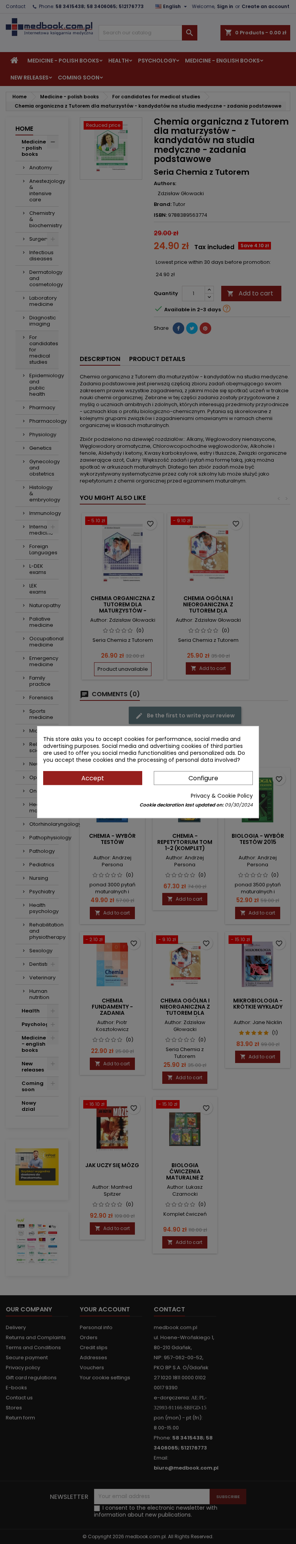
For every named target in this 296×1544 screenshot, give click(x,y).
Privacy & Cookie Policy (222, 795)
